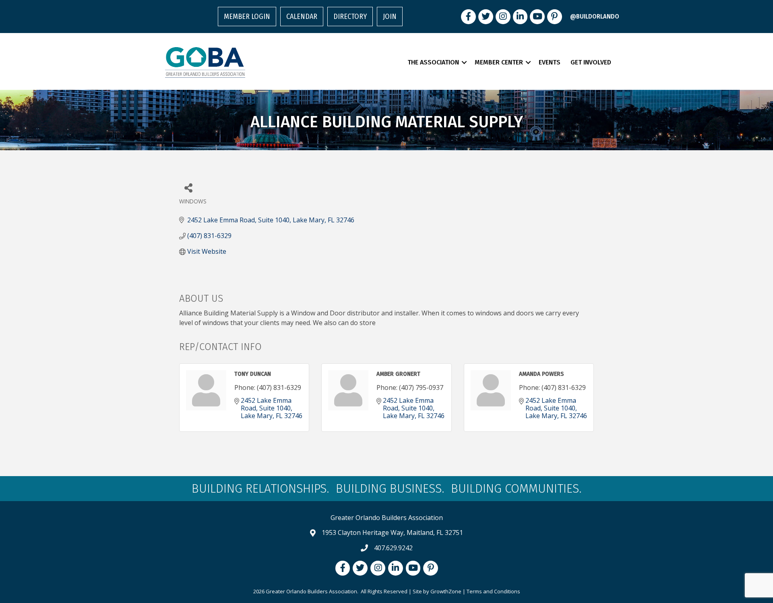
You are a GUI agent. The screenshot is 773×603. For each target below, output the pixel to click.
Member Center (499, 62)
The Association (433, 62)
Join (390, 16)
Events (549, 62)
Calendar (301, 16)
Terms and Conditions (493, 591)
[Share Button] (188, 187)
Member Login (247, 16)
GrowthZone (445, 591)
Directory (350, 16)
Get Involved (590, 62)
